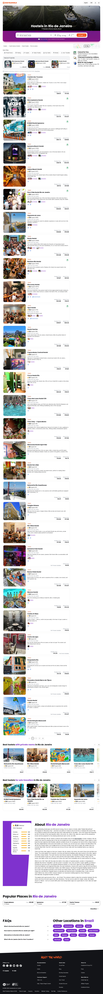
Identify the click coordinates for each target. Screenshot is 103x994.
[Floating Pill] (29, 738)
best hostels (78, 838)
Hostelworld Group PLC (86, 965)
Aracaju (92, 935)
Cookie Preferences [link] (62, 991)
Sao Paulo (57, 926)
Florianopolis (68, 926)
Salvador (79, 926)
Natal (56, 935)
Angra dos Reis (93, 930)
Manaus (64, 935)
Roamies (61, 987)
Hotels (38, 969)
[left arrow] (94, 744)
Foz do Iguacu (72, 930)
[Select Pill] (95, 2)
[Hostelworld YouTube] (14, 966)
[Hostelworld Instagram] (11, 966)
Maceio (73, 935)
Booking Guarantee (63, 972)
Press (82, 969)
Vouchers (37, 991)
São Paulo (57, 939)
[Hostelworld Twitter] (7, 966)
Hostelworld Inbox (85, 987)
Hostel (29, 74)
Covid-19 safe (37, 296)
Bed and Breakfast (41, 972)
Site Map (53, 991)
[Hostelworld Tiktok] (21, 966)
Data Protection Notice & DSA (10, 991)
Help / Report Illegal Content (44, 983)
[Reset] (51, 35)
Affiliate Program (85, 983)
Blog (60, 969)
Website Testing (45, 991)
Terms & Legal (22, 991)
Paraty (67, 939)
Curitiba (82, 930)
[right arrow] (98, 744)
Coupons (30, 991)
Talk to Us (39, 980)
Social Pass (61, 965)
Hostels (39, 965)
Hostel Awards (62, 976)
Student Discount (63, 983)
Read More (37, 71)
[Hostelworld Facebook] (4, 966)
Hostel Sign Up (84, 980)
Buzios (88, 926)
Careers (83, 972)
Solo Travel (62, 980)
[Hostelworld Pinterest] (17, 966)
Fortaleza (82, 935)
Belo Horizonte (59, 930)
